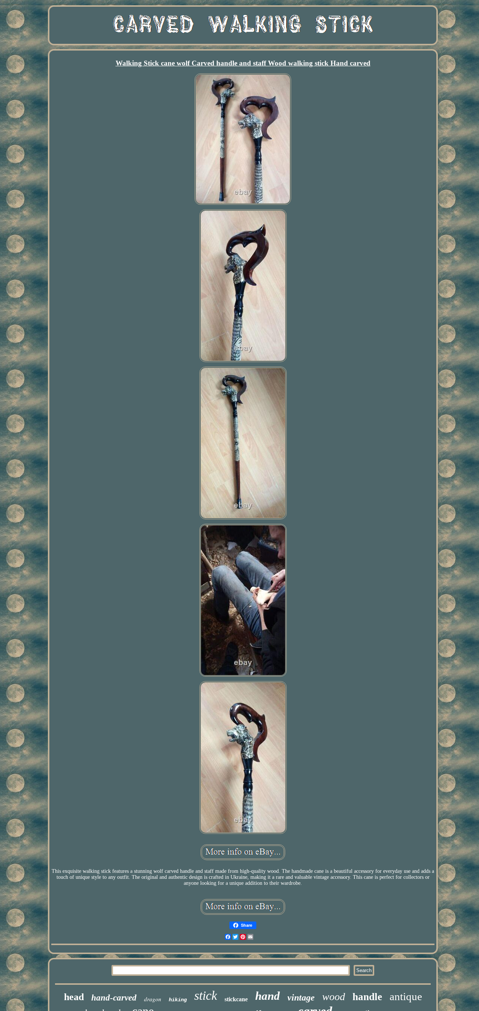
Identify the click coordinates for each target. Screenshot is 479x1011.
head (74, 997)
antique (406, 996)
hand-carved (114, 997)
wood (333, 996)
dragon (152, 999)
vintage (301, 997)
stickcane (236, 999)
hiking (178, 1000)
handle (367, 996)
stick (205, 995)
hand (267, 995)
